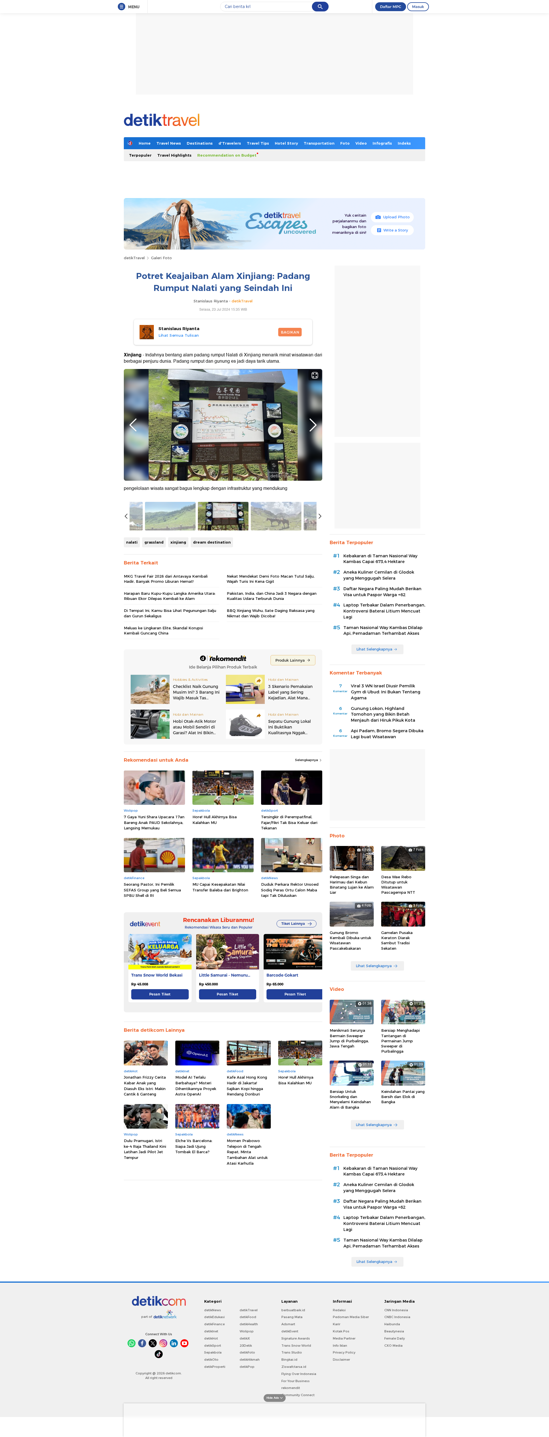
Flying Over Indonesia (298, 1374)
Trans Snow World (296, 1346)
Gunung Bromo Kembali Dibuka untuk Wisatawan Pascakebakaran (350, 940)
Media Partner (344, 1338)
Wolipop (247, 1331)
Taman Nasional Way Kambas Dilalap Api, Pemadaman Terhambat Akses (383, 630)
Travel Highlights (174, 155)
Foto (345, 143)
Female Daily (394, 1338)
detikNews (212, 1310)
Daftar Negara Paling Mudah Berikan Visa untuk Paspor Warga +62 (382, 591)
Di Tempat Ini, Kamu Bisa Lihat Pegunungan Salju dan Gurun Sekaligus (170, 613)
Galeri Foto (161, 258)
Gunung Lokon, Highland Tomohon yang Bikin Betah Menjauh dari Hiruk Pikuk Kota (383, 714)
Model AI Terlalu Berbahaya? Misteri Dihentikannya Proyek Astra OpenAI (195, 1085)
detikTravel (134, 258)
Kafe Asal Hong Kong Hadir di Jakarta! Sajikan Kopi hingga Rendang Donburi (247, 1085)
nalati (132, 542)
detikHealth (249, 1324)
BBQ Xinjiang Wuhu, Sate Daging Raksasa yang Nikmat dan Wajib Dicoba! (271, 613)
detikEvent (289, 1331)
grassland (154, 542)
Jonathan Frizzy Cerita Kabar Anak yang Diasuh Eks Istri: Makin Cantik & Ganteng (145, 1085)
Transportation (319, 143)
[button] (316, 957)
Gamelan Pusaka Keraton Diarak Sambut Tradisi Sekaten (397, 940)
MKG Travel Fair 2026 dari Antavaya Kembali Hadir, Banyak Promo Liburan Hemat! (166, 579)
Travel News (168, 143)
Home (145, 143)
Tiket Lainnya (293, 923)
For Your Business (295, 1381)
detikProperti (214, 1367)
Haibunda (392, 1324)
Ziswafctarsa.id (293, 1367)
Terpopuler (140, 155)
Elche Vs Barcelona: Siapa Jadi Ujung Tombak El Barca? (193, 1146)
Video (361, 143)
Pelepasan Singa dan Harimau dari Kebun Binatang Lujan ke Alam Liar (352, 885)
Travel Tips (258, 143)
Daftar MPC (390, 6)
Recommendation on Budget (226, 155)
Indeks (404, 143)
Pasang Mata (292, 1317)
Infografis (382, 143)
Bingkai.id (289, 1360)
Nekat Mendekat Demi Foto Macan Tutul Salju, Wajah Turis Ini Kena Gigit (271, 579)
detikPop (247, 1367)
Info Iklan (340, 1346)
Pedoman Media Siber (351, 1317)
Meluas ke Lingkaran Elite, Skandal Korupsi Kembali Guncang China (163, 630)
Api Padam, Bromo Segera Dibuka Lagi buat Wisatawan (387, 733)
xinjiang (178, 542)
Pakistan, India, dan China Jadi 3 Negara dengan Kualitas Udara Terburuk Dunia (272, 596)
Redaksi (339, 1310)
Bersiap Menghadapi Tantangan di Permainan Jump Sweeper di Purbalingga (400, 1040)
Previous (133, 425)
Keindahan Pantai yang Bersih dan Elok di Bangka (403, 1096)
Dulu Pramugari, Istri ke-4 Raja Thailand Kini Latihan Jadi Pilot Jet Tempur (145, 1149)
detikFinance (214, 1324)
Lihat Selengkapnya (374, 649)
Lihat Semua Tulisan (178, 335)
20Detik (246, 1346)
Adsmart (288, 1324)
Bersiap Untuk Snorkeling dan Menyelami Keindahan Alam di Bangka (350, 1099)
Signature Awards (295, 1338)
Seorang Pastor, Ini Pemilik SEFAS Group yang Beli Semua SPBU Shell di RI (152, 890)
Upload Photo (396, 217)
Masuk (418, 6)
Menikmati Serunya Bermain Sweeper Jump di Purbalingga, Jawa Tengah (349, 1038)
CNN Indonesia (396, 1310)
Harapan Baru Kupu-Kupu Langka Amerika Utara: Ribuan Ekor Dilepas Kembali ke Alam (170, 596)
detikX (245, 1338)
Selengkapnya (307, 760)
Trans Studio (291, 1352)
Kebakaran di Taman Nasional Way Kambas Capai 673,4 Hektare (380, 558)
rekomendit (290, 1388)
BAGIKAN (290, 332)
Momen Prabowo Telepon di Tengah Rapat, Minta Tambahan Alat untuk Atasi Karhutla (247, 1151)
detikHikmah (250, 1360)
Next (313, 425)
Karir (336, 1324)
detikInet (211, 1331)
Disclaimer (341, 1360)
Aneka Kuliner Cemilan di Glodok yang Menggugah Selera (378, 575)
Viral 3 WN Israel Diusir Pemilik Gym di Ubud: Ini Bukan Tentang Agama (385, 691)
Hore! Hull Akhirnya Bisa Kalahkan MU (214, 820)
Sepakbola (213, 1352)
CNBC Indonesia (397, 1317)
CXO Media (393, 1346)
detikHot (211, 1338)
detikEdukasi (214, 1317)
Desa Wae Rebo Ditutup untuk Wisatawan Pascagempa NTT (398, 885)
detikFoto (247, 1352)
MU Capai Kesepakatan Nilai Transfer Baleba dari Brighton (220, 887)
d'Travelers (229, 143)
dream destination (212, 542)
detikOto (211, 1360)
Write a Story (395, 230)
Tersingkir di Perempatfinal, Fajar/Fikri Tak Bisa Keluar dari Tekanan (289, 822)
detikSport (212, 1346)
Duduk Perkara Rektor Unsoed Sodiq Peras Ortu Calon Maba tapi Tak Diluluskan (290, 890)
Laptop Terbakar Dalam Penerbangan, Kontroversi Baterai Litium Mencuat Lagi (384, 611)
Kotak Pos (341, 1331)
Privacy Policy (344, 1352)
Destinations (200, 143)
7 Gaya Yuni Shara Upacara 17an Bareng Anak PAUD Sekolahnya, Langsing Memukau (154, 822)
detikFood (248, 1317)
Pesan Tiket (160, 994)
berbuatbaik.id (293, 1310)
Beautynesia (394, 1331)
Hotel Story (286, 143)
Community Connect (298, 1395)
